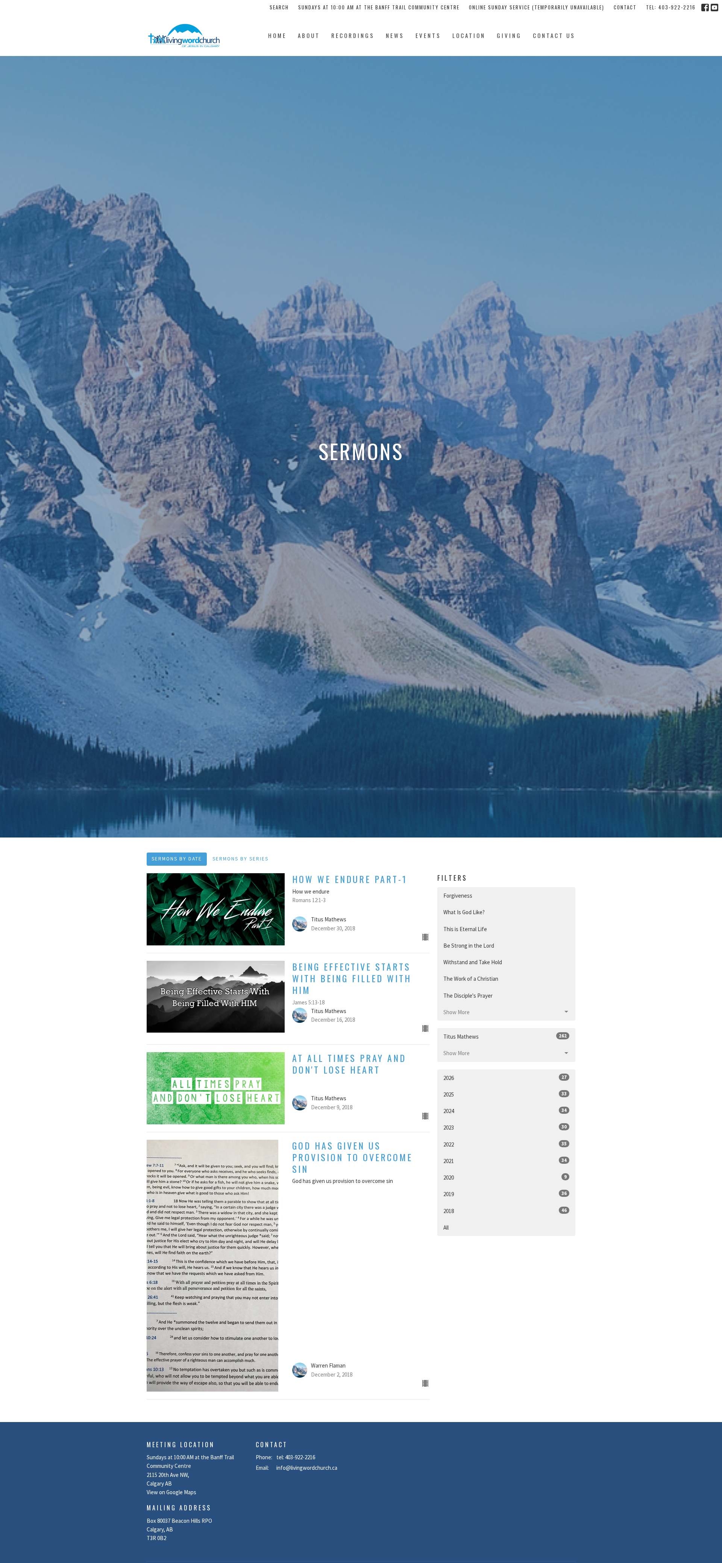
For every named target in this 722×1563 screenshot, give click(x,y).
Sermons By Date (177, 859)
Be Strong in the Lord (468, 945)
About (309, 35)
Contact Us (554, 35)
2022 (505, 1144)
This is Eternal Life (465, 929)
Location (468, 35)
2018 (505, 1211)
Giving (509, 35)
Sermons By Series (240, 859)
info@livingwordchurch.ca (306, 1467)
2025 (505, 1094)
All (446, 1227)
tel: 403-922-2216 (671, 7)
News (395, 35)
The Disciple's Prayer (468, 995)
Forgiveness (457, 895)
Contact (625, 7)
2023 (505, 1127)
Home (277, 35)
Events (428, 35)
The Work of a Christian (470, 978)
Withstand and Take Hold (472, 962)
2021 (505, 1161)
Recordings (353, 35)
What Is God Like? (464, 912)
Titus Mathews (505, 1036)
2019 (505, 1194)
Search (279, 7)
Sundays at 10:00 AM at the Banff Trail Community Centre (379, 7)
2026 (505, 1077)
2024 (505, 1111)
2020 (505, 1177)
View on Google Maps (171, 1492)
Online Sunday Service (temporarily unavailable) (536, 7)
